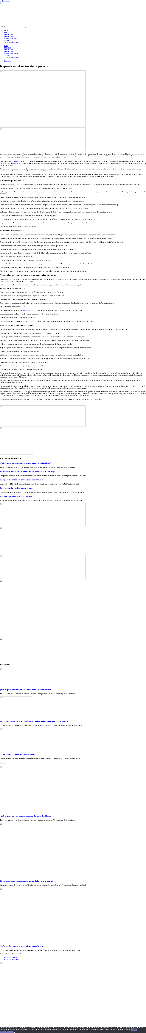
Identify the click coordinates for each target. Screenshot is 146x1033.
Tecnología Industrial (11, 42)
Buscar (2, 27)
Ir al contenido (5, 1)
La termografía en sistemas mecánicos (16, 488)
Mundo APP (8, 34)
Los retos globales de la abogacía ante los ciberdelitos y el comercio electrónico (34, 721)
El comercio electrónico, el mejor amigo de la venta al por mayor (28, 471)
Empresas (7, 32)
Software (7, 40)
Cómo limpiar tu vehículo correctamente (17, 754)
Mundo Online (9, 36)
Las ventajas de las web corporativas (16, 496)
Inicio (6, 31)
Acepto (134, 1029)
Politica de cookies (7, 1032)
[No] (14, 1032)
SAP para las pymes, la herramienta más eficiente (21, 480)
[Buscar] (26, 27)
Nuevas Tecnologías (11, 38)
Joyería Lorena (19, 161)
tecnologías (25, 310)
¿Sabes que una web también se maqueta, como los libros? (25, 463)
